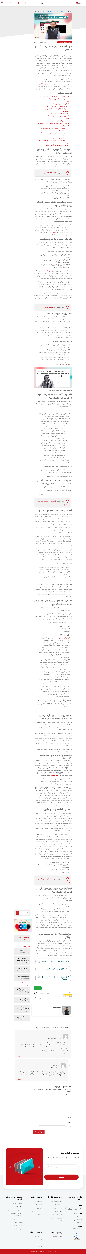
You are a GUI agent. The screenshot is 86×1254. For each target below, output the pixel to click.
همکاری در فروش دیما (57, 1236)
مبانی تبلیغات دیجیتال (65, 42)
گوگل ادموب (39, 1243)
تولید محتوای (54, 775)
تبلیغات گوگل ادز (38, 1236)
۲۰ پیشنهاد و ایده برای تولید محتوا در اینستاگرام (22, 1018)
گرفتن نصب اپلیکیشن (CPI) (56, 1201)
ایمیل (69, 1122)
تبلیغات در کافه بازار (58, 1205)
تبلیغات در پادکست (18, 1225)
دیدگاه (68, 1095)
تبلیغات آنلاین (43, 84)
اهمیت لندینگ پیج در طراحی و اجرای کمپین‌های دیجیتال (53, 97)
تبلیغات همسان (39, 1205)
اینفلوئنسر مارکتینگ (15, 1207)
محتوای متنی (65, 736)
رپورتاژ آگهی (39, 1215)
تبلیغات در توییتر (18, 1222)
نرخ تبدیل (54, 232)
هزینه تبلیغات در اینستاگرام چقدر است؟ (23, 1000)
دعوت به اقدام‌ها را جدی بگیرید (60, 138)
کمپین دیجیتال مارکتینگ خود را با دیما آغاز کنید (43, 1251)
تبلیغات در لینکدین (18, 1219)
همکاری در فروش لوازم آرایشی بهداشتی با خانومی (23, 991)
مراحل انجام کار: (61, 121)
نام (69, 1118)
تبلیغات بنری (39, 1208)
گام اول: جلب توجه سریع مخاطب (60, 104)
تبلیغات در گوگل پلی (58, 1208)
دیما (43, 89)
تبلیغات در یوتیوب (38, 1240)
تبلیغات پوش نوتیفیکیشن (37, 1211)
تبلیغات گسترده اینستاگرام (13, 1210)
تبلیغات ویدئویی (38, 1201)
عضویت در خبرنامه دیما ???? (23, 938)
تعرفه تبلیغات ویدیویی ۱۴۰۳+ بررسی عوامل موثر (22, 969)
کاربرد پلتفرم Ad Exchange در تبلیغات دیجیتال (23, 1009)
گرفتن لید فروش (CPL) (57, 1215)
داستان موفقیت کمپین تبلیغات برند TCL (23, 977)
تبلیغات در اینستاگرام (17, 1203)
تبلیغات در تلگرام (18, 1229)
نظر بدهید (37, 988)
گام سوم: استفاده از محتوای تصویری (59, 114)
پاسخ (19, 1056)
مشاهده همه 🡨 (19, 983)
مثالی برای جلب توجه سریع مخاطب (55, 106)
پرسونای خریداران (64, 638)
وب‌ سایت (68, 1127)
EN (42, 3)
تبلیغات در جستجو (58, 1211)
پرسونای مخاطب (45, 271)
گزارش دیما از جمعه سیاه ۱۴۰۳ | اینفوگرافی (22, 951)
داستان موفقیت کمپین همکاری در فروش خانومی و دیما (22, 960)
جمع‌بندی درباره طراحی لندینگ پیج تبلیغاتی (57, 145)
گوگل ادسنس (39, 1246)
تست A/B (65, 364)
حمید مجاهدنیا (57, 1007)
